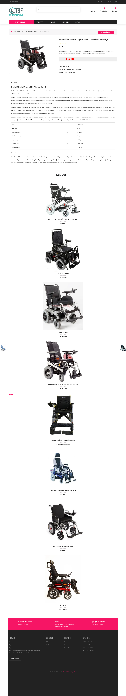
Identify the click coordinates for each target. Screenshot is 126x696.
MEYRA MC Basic (63, 332)
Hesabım (98, 1)
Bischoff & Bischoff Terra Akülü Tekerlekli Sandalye (63, 384)
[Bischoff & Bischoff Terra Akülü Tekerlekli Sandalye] (63, 361)
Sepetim (11, 645)
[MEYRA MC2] (63, 579)
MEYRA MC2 (63, 605)
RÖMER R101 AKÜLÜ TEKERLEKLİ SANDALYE (63, 440)
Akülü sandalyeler (70, 72)
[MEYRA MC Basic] (63, 306)
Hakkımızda (65, 22)
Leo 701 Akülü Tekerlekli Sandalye (63, 546)
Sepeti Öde (12, 647)
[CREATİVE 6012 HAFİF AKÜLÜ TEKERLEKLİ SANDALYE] (63, 200)
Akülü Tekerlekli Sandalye (74, 69)
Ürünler (52, 22)
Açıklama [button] (14, 82)
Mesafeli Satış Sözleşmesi (89, 650)
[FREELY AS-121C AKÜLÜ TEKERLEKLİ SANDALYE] (63, 468)
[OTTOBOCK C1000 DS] (63, 249)
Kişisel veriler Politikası (89, 647)
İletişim (77, 22)
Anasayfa (40, 22)
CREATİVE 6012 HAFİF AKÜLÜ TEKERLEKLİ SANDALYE (63, 219)
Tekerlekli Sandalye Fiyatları (70, 672)
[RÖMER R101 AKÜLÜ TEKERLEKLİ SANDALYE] (63, 415)
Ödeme (103, 1)
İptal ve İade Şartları (88, 645)
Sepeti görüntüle (105, 32)
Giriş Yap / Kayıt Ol (112, 1)
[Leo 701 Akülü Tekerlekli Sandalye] (63, 521)
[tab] (63, 82)
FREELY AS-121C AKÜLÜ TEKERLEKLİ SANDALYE (63, 490)
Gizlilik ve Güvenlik (87, 642)
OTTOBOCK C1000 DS (63, 273)
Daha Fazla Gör (15, 658)
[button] (114, 9)
